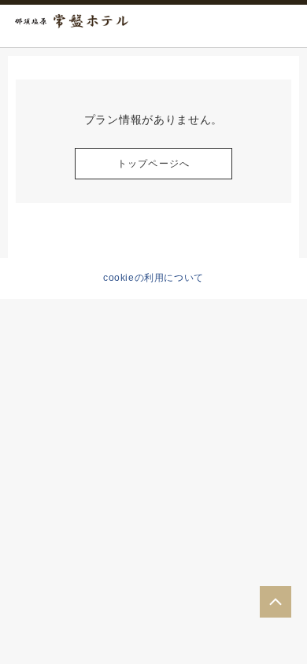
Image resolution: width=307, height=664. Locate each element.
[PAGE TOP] (275, 602)
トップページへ (153, 163)
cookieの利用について (153, 277)
